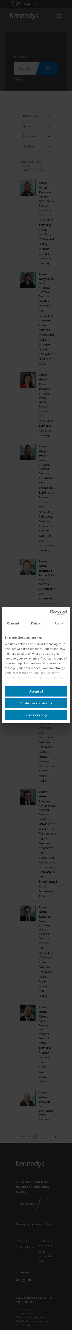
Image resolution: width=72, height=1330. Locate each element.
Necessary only (36, 715)
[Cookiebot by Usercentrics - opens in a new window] (50, 612)
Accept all (36, 691)
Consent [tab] (13, 623)
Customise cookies (33, 703)
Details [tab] (36, 623)
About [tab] (59, 623)
